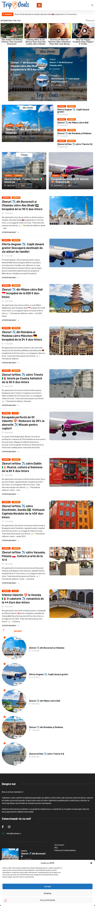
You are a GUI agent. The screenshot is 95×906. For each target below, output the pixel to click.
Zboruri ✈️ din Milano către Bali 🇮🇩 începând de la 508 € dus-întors (22, 293)
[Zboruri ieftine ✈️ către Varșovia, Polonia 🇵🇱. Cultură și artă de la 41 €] (71, 561)
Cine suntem (59, 845)
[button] (91, 863)
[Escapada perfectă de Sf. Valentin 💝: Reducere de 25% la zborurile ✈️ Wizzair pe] (71, 426)
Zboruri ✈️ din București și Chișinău (23, 131)
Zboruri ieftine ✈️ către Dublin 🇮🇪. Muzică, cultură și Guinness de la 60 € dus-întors (31, 170)
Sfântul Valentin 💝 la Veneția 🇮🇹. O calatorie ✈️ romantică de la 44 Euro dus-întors (23, 598)
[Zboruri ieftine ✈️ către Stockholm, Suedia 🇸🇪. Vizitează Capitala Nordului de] (71, 515)
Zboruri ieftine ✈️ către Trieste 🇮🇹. (75, 144)
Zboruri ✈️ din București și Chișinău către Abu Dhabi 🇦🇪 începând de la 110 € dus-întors (45, 14)
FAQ (56, 848)
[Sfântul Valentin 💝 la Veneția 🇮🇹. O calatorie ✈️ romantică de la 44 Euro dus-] (71, 603)
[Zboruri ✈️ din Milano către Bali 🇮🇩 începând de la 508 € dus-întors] (71, 298)
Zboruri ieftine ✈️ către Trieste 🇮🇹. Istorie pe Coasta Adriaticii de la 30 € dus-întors (22, 378)
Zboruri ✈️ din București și (33, 854)
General (10, 125)
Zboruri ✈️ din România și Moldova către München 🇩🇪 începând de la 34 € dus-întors (22, 335)
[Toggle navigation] (39, 5)
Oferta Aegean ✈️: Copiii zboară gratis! (73, 110)
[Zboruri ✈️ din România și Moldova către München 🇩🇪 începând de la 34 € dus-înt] (71, 341)
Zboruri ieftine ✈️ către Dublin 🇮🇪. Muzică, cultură (30, 180)
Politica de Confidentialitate (65, 850)
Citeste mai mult (9, 232)
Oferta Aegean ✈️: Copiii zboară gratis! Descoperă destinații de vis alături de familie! (23, 247)
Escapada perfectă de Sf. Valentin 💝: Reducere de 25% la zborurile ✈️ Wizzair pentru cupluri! (23, 422)
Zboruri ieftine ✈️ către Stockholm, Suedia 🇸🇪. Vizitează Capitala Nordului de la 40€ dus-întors (23, 511)
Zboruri (20, 125)
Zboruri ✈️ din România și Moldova (74, 133)
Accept (47, 886)
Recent (18, 631)
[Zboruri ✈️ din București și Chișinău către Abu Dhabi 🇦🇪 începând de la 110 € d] (71, 210)
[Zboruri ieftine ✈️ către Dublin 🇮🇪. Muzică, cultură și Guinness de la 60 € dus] (71, 472)
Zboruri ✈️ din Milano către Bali (72, 122)
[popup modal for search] (92, 5)
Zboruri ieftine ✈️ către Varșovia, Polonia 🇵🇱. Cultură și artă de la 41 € (24, 555)
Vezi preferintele (47, 900)
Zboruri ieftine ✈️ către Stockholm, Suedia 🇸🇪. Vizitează (76, 180)
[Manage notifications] (5, 901)
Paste (15, 413)
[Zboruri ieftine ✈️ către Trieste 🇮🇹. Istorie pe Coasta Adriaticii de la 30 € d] (71, 383)
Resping (47, 893)
